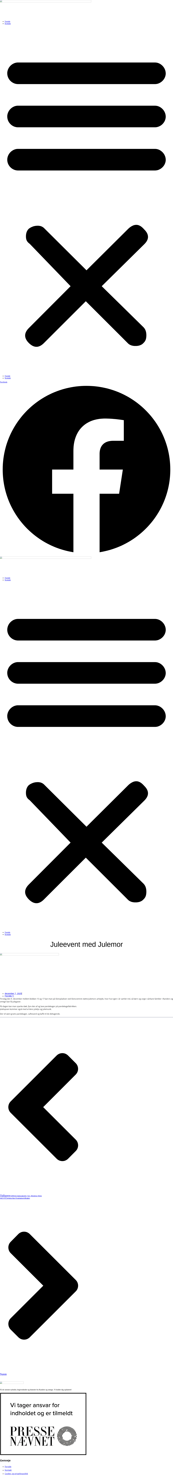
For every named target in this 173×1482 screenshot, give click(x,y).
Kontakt (8, 24)
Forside (7, 21)
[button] (86, 200)
